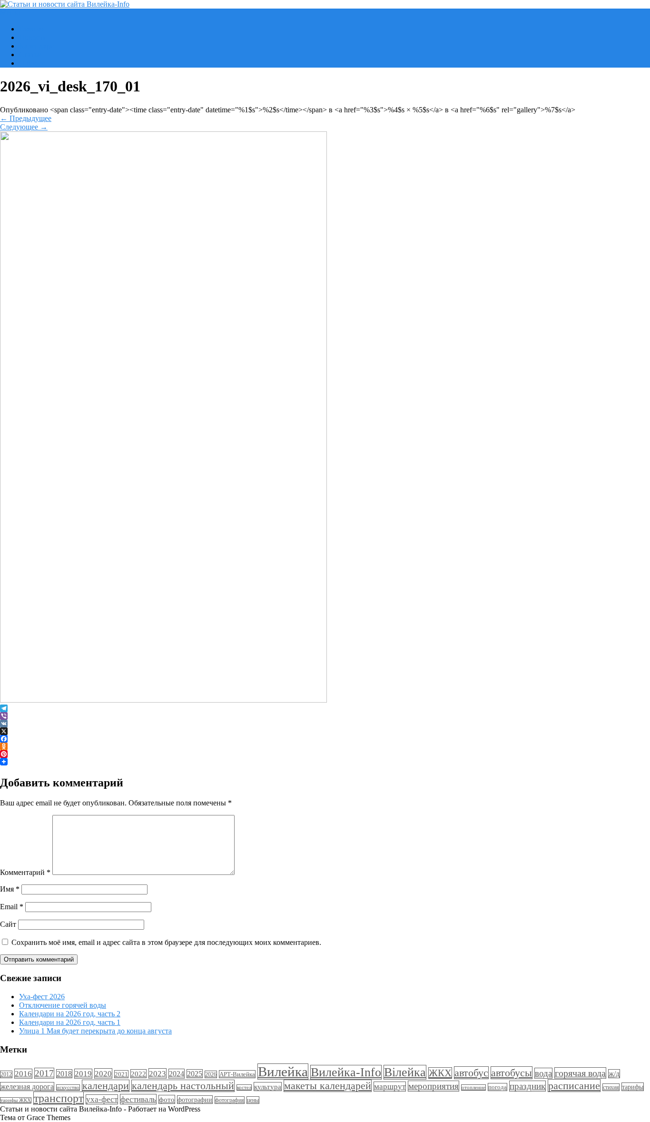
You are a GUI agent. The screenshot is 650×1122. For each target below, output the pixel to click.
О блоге (32, 63)
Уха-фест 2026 (42, 997)
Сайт (8, 924)
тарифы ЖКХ (15, 1100)
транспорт (58, 1098)
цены (253, 1100)
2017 (44, 1073)
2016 (23, 1073)
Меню (10, 13)
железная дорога (27, 1086)
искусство (68, 1087)
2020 (103, 1073)
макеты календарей (327, 1086)
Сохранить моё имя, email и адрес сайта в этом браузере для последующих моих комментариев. (166, 942)
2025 (194, 1074)
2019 (83, 1073)
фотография (229, 1100)
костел (244, 1087)
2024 (176, 1073)
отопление (473, 1087)
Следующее (24, 127)
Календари (36, 46)
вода (543, 1073)
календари (105, 1086)
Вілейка (405, 1072)
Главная (32, 29)
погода (497, 1087)
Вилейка (283, 1071)
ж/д (614, 1074)
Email (11, 907)
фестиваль (138, 1099)
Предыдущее (25, 118)
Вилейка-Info (346, 1072)
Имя (10, 889)
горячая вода (580, 1073)
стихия (611, 1087)
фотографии (194, 1099)
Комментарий (25, 872)
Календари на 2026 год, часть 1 (69, 1022)
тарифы (632, 1087)
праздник (527, 1086)
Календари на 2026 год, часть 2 (69, 1014)
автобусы (511, 1073)
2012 (6, 1074)
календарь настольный (183, 1086)
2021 (121, 1074)
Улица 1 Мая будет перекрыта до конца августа (95, 1031)
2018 (64, 1074)
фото (167, 1099)
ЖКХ (440, 1073)
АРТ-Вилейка (237, 1074)
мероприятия (433, 1086)
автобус (471, 1073)
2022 (138, 1074)
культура (267, 1086)
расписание (574, 1086)
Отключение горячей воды (62, 1005)
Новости (33, 37)
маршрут (389, 1086)
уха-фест (102, 1099)
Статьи (30, 54)
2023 (157, 1073)
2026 (211, 1074)
